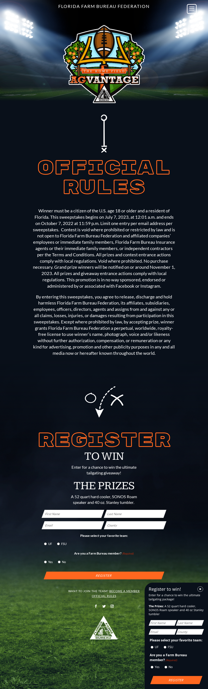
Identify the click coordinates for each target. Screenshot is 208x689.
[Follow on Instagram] (112, 606)
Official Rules (104, 596)
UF (50, 544)
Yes (50, 562)
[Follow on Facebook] (96, 606)
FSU (64, 544)
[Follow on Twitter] (104, 606)
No (64, 562)
